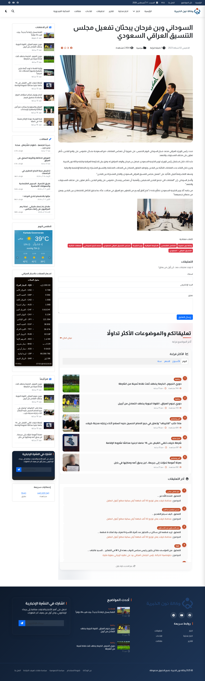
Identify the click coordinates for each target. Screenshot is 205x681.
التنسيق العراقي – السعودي (181, 250)
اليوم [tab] (184, 361)
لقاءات (88, 11)
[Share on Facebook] (71, 48)
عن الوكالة (87, 670)
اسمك (190, 274)
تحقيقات (100, 11)
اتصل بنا (171, 2)
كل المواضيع (186, 2)
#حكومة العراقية (151, 245)
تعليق (190, 295)
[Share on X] (68, 48)
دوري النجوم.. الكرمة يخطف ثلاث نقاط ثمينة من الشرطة (150, 383)
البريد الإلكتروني (186, 285)
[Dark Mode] (6, 11)
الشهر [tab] (167, 361)
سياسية (139, 48)
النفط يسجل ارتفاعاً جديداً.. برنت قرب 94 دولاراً (29, 33)
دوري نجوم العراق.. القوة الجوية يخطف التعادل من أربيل (149, 403)
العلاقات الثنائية (75, 245)
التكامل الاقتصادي (168, 245)
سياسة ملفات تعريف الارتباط (35, 670)
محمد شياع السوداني (92, 245)
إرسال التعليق (185, 317)
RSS (163, 2)
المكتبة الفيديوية (61, 11)
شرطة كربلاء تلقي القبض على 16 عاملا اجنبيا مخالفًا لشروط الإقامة (143, 443)
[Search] (13, 11)
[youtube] (182, 615)
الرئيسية (198, 2)
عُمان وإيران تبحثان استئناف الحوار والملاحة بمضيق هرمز (28, 96)
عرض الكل (67, 338)
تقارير (111, 11)
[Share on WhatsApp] (65, 48)
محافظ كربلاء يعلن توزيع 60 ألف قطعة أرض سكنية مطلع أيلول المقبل (139, 500)
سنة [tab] (159, 361)
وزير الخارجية (137, 245)
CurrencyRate (46, 368)
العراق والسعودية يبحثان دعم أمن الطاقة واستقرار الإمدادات (28, 108)
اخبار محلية (123, 11)
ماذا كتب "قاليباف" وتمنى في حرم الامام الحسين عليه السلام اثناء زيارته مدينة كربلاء (133, 423)
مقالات (77, 11)
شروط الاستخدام (73, 670)
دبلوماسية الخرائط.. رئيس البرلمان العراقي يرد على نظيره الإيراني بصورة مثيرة (137, 555)
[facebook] (190, 615)
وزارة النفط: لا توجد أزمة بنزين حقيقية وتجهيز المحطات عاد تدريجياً (30, 71)
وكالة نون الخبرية (185, 245)
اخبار (138, 11)
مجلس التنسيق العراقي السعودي (116, 245)
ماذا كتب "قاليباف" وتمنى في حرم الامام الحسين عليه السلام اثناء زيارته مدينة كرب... (29, 410)
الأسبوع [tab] (176, 361)
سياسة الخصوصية (57, 670)
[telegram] (173, 615)
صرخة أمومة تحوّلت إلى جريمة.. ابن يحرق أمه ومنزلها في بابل (147, 462)
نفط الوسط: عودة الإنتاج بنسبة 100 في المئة (29, 120)
